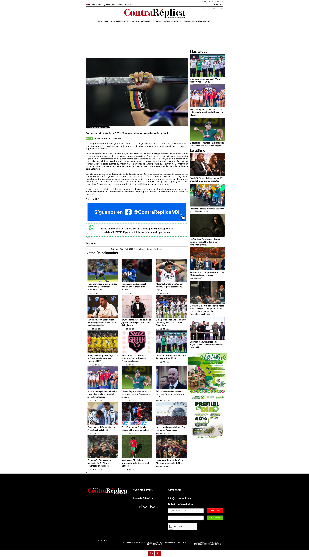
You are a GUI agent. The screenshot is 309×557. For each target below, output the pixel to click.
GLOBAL (136, 21)
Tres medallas (139, 249)
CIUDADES (118, 21)
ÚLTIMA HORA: (94, 4)
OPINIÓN (168, 21)
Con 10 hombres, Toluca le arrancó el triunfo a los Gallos (135, 428)
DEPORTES (146, 21)
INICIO (100, 21)
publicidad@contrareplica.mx (207, 544)
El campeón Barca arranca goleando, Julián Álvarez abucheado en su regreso (99, 463)
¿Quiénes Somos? (211, 8)
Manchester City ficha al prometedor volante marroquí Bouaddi (135, 463)
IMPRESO (178, 21)
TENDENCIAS (204, 21)
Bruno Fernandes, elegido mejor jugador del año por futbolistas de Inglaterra (136, 322)
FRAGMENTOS (190, 21)
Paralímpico (158, 249)
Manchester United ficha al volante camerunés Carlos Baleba (134, 287)
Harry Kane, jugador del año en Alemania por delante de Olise (170, 461)
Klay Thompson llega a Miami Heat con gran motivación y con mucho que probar (102, 322)
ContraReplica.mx (154, 544)
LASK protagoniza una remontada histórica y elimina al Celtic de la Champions (171, 322)
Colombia (114, 249)
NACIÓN (108, 21)
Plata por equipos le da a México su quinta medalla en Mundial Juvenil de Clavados (102, 394)
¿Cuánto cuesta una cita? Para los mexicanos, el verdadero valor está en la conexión (138, 4)
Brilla (121, 249)
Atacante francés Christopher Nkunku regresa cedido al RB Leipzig (169, 287)
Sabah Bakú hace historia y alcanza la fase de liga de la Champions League (134, 358)
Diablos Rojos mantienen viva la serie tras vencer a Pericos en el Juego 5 (136, 394)
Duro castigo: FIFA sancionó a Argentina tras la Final (101, 428)
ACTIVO (127, 21)
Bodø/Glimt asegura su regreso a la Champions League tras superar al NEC (103, 358)
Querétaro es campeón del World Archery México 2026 (171, 357)
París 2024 (129, 249)
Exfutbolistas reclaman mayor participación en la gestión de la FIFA (170, 394)
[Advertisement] (137, 41)
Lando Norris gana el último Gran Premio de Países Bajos (171, 428)
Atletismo (149, 249)
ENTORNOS (158, 21)
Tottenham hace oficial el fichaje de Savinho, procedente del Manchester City (102, 287)
